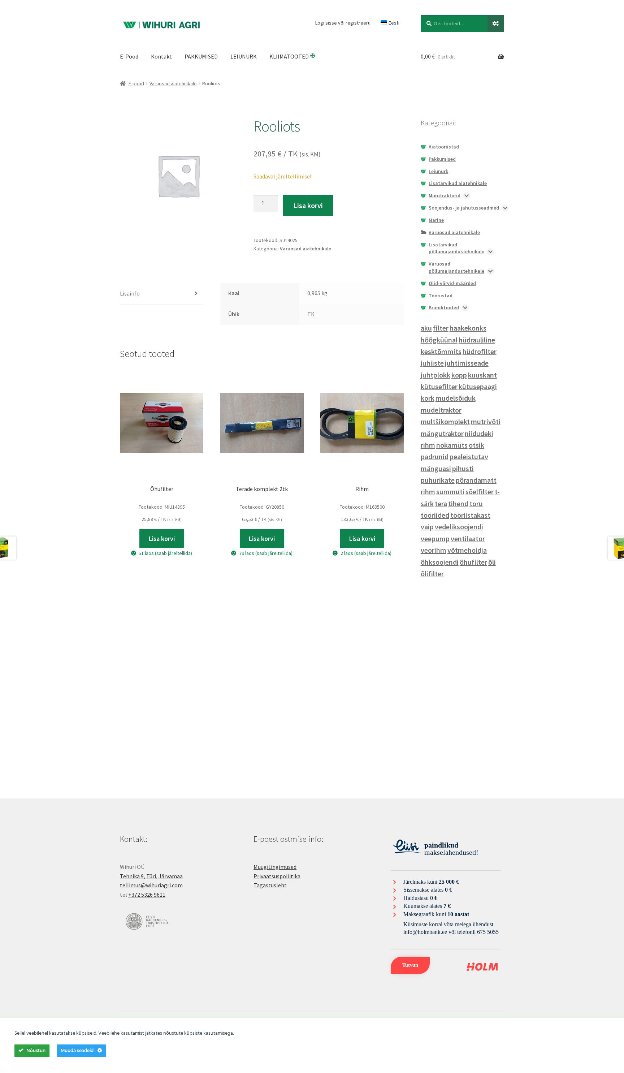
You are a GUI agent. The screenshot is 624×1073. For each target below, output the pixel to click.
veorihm (433, 550)
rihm (428, 491)
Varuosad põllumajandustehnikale (456, 267)
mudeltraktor (441, 409)
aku (426, 327)
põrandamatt (476, 479)
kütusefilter (439, 386)
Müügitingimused (275, 866)
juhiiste (432, 362)
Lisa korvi (308, 205)
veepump (435, 538)
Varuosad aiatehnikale (173, 83)
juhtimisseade (467, 362)
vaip (427, 526)
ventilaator (468, 538)
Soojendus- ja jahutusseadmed (464, 207)
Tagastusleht (270, 885)
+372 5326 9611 (146, 894)
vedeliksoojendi (459, 526)
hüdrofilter (480, 351)
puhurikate (438, 479)
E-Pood (129, 56)
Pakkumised (442, 159)
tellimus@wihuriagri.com (151, 885)
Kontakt (161, 56)
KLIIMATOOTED (289, 56)
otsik (476, 444)
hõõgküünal (439, 339)
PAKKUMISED (201, 56)
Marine (436, 220)
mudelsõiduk (456, 397)
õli (492, 561)
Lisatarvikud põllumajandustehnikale (456, 248)
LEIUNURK (243, 56)
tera (441, 503)
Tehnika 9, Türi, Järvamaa (151, 876)
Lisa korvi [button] (162, 538)
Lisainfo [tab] (130, 293)
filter (440, 327)
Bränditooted (444, 307)
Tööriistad (440, 295)
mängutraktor (442, 433)
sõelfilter (479, 491)
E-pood (136, 83)
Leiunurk (438, 171)
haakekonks (468, 327)
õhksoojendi (440, 561)
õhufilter (473, 561)
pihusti (463, 468)
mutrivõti (485, 421)
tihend (458, 503)
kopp (459, 374)
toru (476, 503)
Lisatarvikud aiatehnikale (458, 183)
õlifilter (432, 573)
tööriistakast (470, 515)
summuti (450, 491)
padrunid (434, 456)
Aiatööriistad (444, 146)
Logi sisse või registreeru (342, 23)
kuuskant (482, 374)
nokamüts (452, 444)
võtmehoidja (467, 550)
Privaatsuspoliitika (277, 876)
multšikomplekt (445, 421)
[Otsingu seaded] (496, 23)
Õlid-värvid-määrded (452, 283)
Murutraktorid (444, 195)
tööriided (435, 515)
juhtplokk (435, 374)
